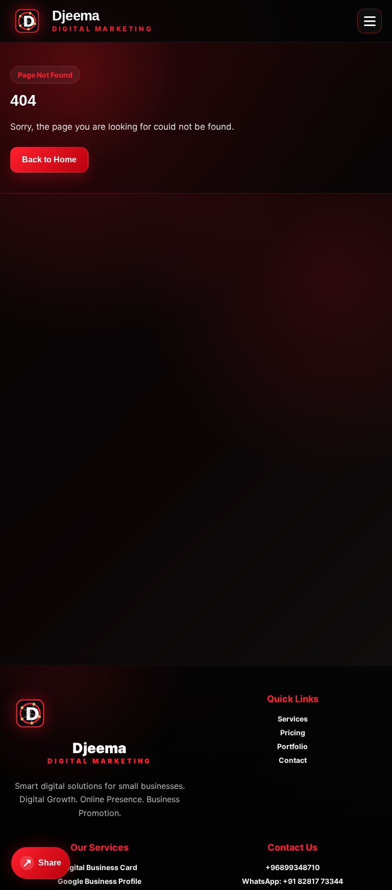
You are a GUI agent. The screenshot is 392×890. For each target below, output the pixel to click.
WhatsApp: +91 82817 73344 (292, 881)
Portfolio (292, 746)
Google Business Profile (99, 881)
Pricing (292, 732)
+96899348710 (292, 867)
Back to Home (49, 159)
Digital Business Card (99, 867)
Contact (293, 760)
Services (293, 718)
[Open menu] (369, 21)
